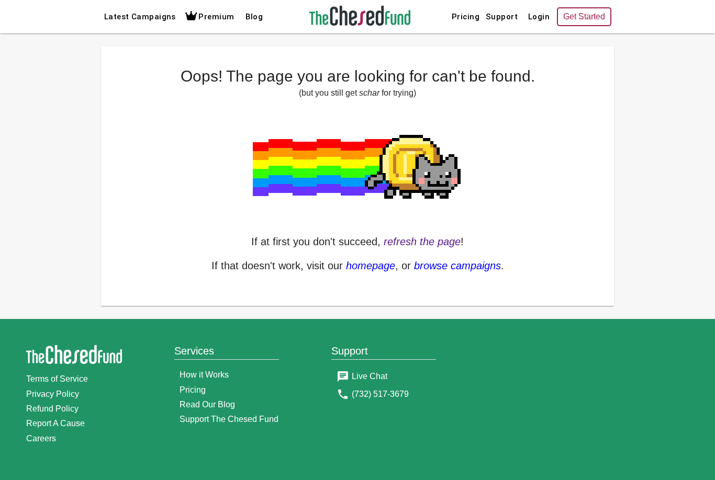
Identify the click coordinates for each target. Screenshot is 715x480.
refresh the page (422, 241)
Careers (41, 438)
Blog (254, 16)
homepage (370, 265)
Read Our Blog (207, 404)
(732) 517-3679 (380, 394)
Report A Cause (55, 423)
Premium (216, 16)
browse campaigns (457, 265)
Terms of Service (57, 378)
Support (502, 16)
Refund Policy (52, 408)
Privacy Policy (52, 394)
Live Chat (369, 376)
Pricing (465, 16)
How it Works (204, 374)
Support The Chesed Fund (229, 419)
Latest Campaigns (140, 16)
